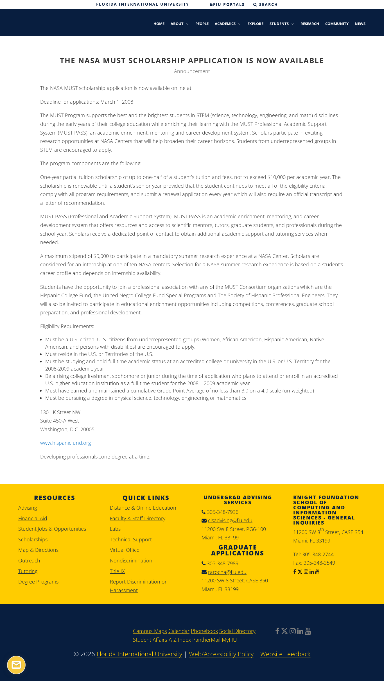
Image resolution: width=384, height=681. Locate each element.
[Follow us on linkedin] (311, 571)
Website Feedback (285, 654)
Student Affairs (150, 639)
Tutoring (27, 571)
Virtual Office (124, 549)
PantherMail (206, 639)
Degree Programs (38, 581)
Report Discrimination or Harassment (138, 586)
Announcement (192, 71)
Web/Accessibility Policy (221, 654)
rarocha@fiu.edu (227, 572)
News (360, 24)
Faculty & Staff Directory (137, 518)
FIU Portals (229, 4)
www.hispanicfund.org (65, 442)
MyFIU (229, 639)
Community (337, 24)
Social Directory (237, 631)
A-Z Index (180, 639)
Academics (225, 24)
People (202, 24)
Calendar (178, 631)
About (177, 24)
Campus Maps (150, 631)
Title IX (117, 571)
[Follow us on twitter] (299, 571)
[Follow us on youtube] (316, 571)
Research (310, 24)
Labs (115, 528)
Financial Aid (32, 518)
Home (158, 24)
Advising (27, 507)
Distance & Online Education (143, 507)
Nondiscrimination (131, 560)
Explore (255, 24)
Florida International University (142, 4)
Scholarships (33, 539)
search (267, 4)
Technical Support (131, 539)
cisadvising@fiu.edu (230, 520)
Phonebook (204, 631)
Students (279, 24)
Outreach (29, 560)
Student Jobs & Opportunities (52, 528)
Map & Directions (38, 549)
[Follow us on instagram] (305, 571)
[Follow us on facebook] (294, 571)
